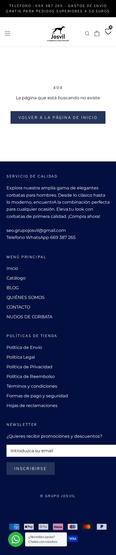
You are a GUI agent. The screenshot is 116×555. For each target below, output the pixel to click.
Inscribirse (30, 468)
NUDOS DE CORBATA (29, 316)
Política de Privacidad (29, 366)
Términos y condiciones (31, 386)
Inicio (12, 268)
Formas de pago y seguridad (37, 395)
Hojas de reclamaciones (31, 405)
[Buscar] (87, 33)
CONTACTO (18, 307)
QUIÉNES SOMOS (25, 297)
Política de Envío (24, 347)
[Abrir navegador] (7, 33)
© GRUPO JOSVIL (58, 496)
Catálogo (16, 278)
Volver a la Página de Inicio (57, 117)
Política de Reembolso (30, 376)
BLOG (12, 287)
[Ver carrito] (97, 33)
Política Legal (20, 357)
